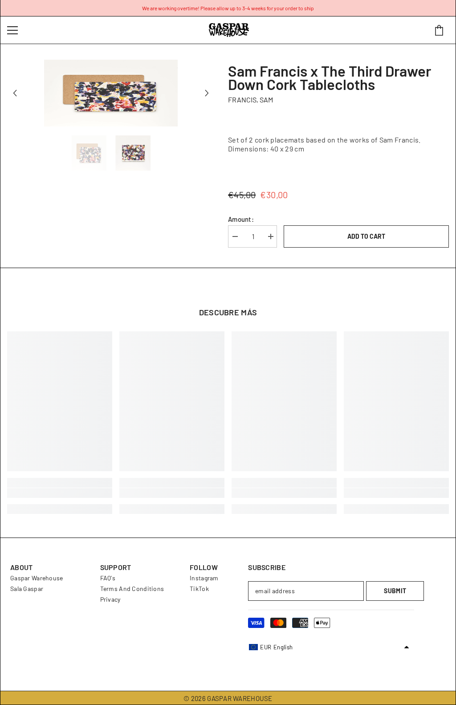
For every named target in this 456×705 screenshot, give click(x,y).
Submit (395, 591)
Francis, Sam (250, 99)
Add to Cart (366, 236)
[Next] (207, 93)
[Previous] (15, 93)
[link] (59, 493)
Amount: (241, 219)
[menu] (12, 30)
